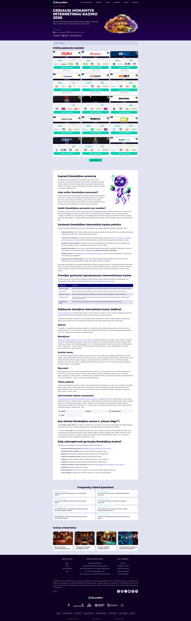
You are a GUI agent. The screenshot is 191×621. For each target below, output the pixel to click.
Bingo (67, 563)
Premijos (107, 2)
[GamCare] (112, 605)
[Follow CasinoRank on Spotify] (132, 591)
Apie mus (123, 563)
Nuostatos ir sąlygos (72, 618)
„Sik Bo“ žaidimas (67, 568)
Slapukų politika (96, 618)
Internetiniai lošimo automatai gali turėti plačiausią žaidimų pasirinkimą (78, 399)
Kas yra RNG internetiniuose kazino (95, 571)
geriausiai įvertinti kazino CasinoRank (100, 448)
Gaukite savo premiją (67, 67)
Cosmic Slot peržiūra (95, 92)
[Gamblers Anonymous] (89, 605)
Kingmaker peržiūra (67, 92)
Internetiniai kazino (86, 2)
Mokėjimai (117, 2)
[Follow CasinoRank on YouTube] (129, 591)
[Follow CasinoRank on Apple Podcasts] (136, 591)
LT (54, 591)
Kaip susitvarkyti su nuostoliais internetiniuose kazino (95, 574)
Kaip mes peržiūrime (123, 568)
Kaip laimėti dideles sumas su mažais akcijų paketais (95, 568)
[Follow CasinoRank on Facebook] (118, 591)
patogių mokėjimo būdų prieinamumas (92, 253)
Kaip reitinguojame (123, 571)
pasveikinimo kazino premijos (115, 464)
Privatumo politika (123, 574)
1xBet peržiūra (124, 70)
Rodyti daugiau (95, 160)
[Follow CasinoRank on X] (125, 591)
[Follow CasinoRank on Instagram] (122, 591)
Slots (67, 571)
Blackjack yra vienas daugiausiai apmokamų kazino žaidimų (75, 340)
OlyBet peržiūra (67, 70)
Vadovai (126, 2)
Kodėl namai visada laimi (95, 563)
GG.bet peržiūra (124, 92)
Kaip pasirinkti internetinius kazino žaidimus (94, 566)
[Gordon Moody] (99, 605)
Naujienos (135, 2)
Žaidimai (98, 2)
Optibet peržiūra (95, 70)
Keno (67, 566)
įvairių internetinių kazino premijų (102, 281)
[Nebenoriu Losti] (78, 605)
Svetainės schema (119, 618)
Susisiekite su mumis (123, 566)
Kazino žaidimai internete (65, 313)
